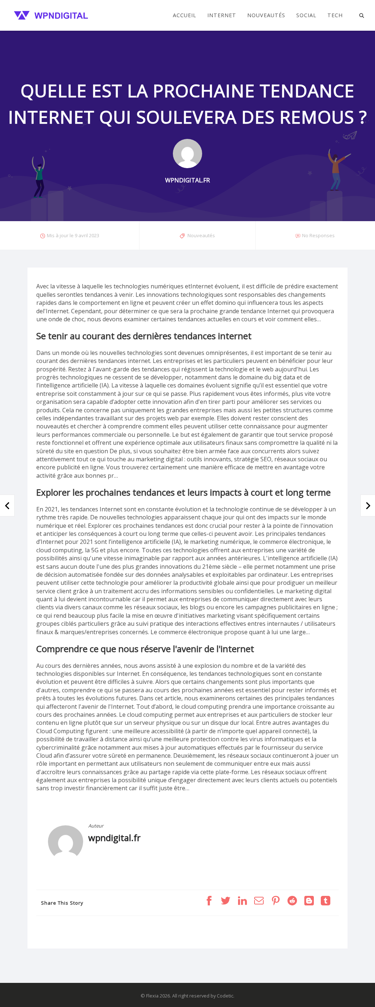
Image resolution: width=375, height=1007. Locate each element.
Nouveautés (266, 15)
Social (306, 15)
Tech (335, 15)
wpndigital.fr (114, 838)
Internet (221, 15)
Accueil (184, 15)
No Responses (318, 235)
